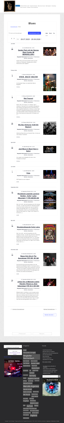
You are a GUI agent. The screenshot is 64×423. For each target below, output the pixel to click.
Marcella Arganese (31, 386)
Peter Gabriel (35, 396)
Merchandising (46, 356)
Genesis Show (25, 375)
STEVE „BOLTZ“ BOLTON (28, 77)
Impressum (49, 421)
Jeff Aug (25, 380)
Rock (24, 405)
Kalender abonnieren (49, 314)
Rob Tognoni (28, 98)
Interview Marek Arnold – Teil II (49, 371)
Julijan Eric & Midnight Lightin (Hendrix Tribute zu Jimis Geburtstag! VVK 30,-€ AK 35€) (28, 284)
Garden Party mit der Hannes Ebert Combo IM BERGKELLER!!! (28, 52)
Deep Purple (34, 365)
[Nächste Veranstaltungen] (14, 38)
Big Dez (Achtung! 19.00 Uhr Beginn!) (28, 126)
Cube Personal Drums (47, 350)
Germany (32, 376)
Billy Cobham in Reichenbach (49, 368)
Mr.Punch (26, 395)
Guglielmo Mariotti (33, 378)
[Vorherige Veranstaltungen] (11, 38)
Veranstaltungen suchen (34, 33)
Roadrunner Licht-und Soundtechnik (50, 353)
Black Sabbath (26, 361)
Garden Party (35, 370)
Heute (18, 39)
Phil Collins (25, 398)
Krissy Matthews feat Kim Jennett (15, 353)
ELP (30, 370)
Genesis (32, 373)
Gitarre (24, 378)
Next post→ (42, 333)
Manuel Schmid (27, 383)
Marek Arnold (27, 389)
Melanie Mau (36, 391)
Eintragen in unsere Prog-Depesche (32, 7)
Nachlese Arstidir (46, 373)
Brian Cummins (34, 361)
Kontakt (58, 421)
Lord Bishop (30, 380)
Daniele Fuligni (35, 363)
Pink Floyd (32, 398)
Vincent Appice (35, 412)
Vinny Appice (26, 414)
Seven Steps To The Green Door (29, 408)
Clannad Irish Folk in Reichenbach (50, 370)
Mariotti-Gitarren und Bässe (48, 351)
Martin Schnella (27, 392)
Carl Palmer (26, 363)
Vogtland (33, 415)
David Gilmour (26, 365)
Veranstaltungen (13, 26)
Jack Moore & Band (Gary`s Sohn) (28, 150)
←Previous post (22, 333)
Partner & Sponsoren (23, 7)
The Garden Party (27, 412)
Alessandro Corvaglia (29, 352)
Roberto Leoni (34, 403)
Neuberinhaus (35, 394)
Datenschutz (53, 421)
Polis (28, 173)
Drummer (25, 370)
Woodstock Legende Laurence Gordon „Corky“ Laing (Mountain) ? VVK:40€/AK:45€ (28, 196)
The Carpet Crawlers (34, 410)
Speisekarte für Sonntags (48, 359)
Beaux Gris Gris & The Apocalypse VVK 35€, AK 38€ (28, 257)
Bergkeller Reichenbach (28, 356)
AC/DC (24, 350)
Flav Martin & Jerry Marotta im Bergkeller (49, 367)
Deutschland (35, 368)
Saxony (36, 405)
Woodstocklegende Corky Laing (28, 227)
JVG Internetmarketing (47, 354)
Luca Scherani (37, 380)
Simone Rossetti (25, 410)
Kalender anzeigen (7, 356)
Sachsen (30, 406)
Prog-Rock (26, 401)
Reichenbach (33, 400)
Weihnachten (26, 418)
